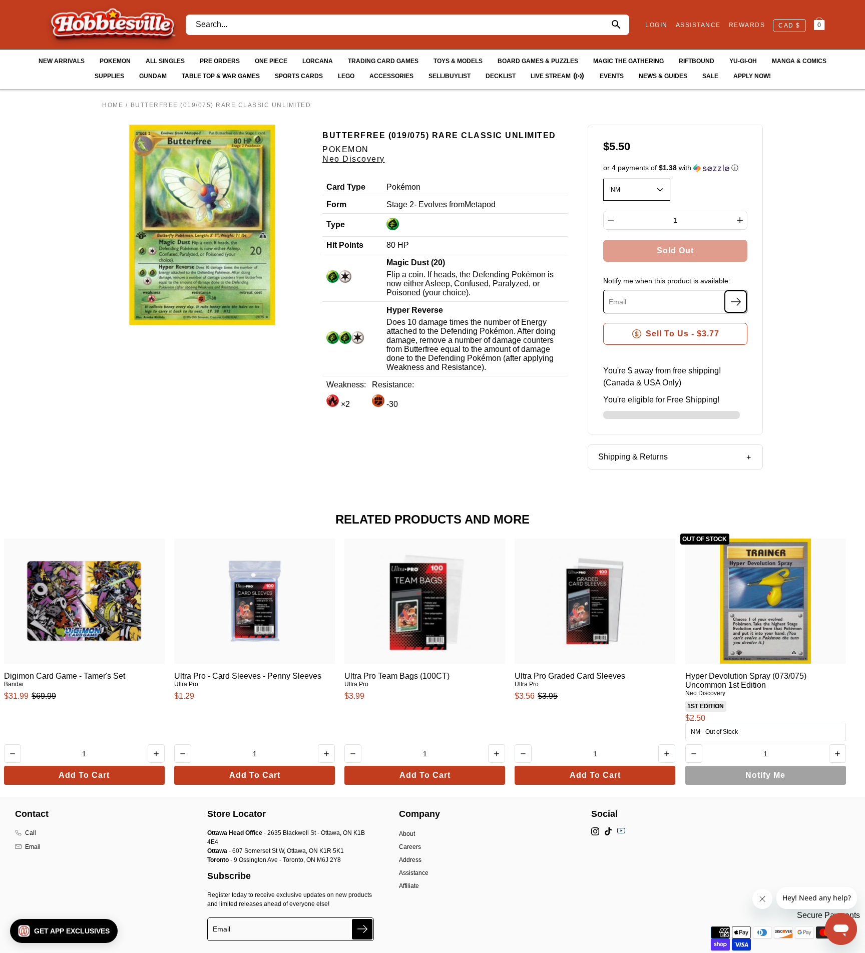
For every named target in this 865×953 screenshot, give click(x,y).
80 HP (397, 245)
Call (30, 832)
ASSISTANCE (698, 25)
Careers (410, 846)
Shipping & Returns (633, 456)
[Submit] (362, 929)
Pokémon (403, 187)
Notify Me (765, 775)
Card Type (345, 187)
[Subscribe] (735, 301)
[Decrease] (610, 220)
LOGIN (656, 25)
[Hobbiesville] (113, 24)
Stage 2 (400, 204)
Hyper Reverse (414, 310)
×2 (344, 404)
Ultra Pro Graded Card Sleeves (570, 676)
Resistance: (393, 384)
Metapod (480, 204)
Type (335, 224)
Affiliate (409, 885)
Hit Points (344, 245)
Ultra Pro (186, 684)
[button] (675, 168)
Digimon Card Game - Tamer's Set (64, 676)
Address (410, 859)
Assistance (413, 872)
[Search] (616, 25)
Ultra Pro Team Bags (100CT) (397, 676)
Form (336, 204)
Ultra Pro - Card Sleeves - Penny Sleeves (247, 676)
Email (33, 846)
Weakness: (346, 384)
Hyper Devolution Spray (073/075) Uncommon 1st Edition (745, 680)
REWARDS (747, 25)
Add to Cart (84, 775)
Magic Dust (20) (415, 262)
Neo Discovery (353, 159)
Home (112, 105)
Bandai (14, 684)
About (407, 833)
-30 (391, 404)
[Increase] (739, 220)
